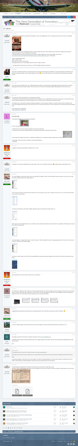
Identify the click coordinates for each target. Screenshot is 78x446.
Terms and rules (60, 441)
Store (11, 13)
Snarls (6, 76)
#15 (74, 364)
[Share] (72, 33)
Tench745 (6, 30)
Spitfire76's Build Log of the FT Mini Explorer (16, 411)
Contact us (53, 441)
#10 (74, 288)
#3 (74, 83)
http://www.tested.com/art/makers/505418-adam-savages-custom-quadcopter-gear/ (30, 55)
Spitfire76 (8, 412)
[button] (21, 13)
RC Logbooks (7, 295)
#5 (74, 114)
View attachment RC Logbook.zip (19, 109)
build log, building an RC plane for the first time (17, 423)
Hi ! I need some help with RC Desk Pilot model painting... (19, 415)
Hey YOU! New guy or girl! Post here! (21, 408)
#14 (74, 347)
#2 (74, 69)
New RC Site (9, 407)
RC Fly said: (15, 350)
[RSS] (74, 441)
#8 (74, 174)
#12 (74, 322)
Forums (18, 13)
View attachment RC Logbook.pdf (19, 108)
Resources (37, 13)
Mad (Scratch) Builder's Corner (19, 424)
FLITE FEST (13, 437)
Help (68, 441)
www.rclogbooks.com (33, 293)
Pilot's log (25, 54)
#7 (74, 161)
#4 (74, 95)
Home (6, 13)
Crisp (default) (7, 441)
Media (45, 13)
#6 (74, 145)
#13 (74, 334)
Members (53, 13)
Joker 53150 (7, 181)
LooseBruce (7, 121)
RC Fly (7, 341)
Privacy (65, 441)
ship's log (31, 54)
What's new (28, 13)
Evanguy (7, 424)
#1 (74, 33)
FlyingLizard (8, 408)
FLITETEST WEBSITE (6, 437)
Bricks (63, 424)
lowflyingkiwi (8, 416)
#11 (74, 308)
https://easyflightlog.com (45, 336)
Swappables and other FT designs (21, 412)
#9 (74, 272)
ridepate (7, 329)
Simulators (18, 416)
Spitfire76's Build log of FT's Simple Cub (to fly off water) (19, 419)
